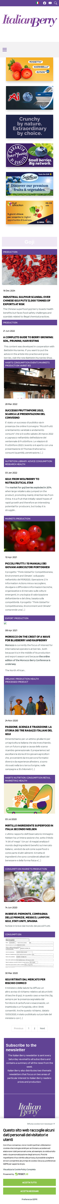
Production (10, 251)
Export (9, 618)
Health (21, 464)
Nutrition (11, 461)
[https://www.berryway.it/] (29, 157)
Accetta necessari (29, 1191)
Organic (10, 678)
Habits (9, 362)
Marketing (11, 780)
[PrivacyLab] (21, 1174)
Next (42, 1028)
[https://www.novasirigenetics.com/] (29, 71)
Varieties (25, 365)
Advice (32, 461)
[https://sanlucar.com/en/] (29, 186)
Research (10, 464)
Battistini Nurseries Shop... (39, 357)
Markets (44, 362)
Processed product (16, 681)
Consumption (22, 362)
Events (34, 362)
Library (22, 461)
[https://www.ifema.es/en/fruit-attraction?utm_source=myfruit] (29, 215)
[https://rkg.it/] (29, 129)
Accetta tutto (29, 1182)
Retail (47, 777)
